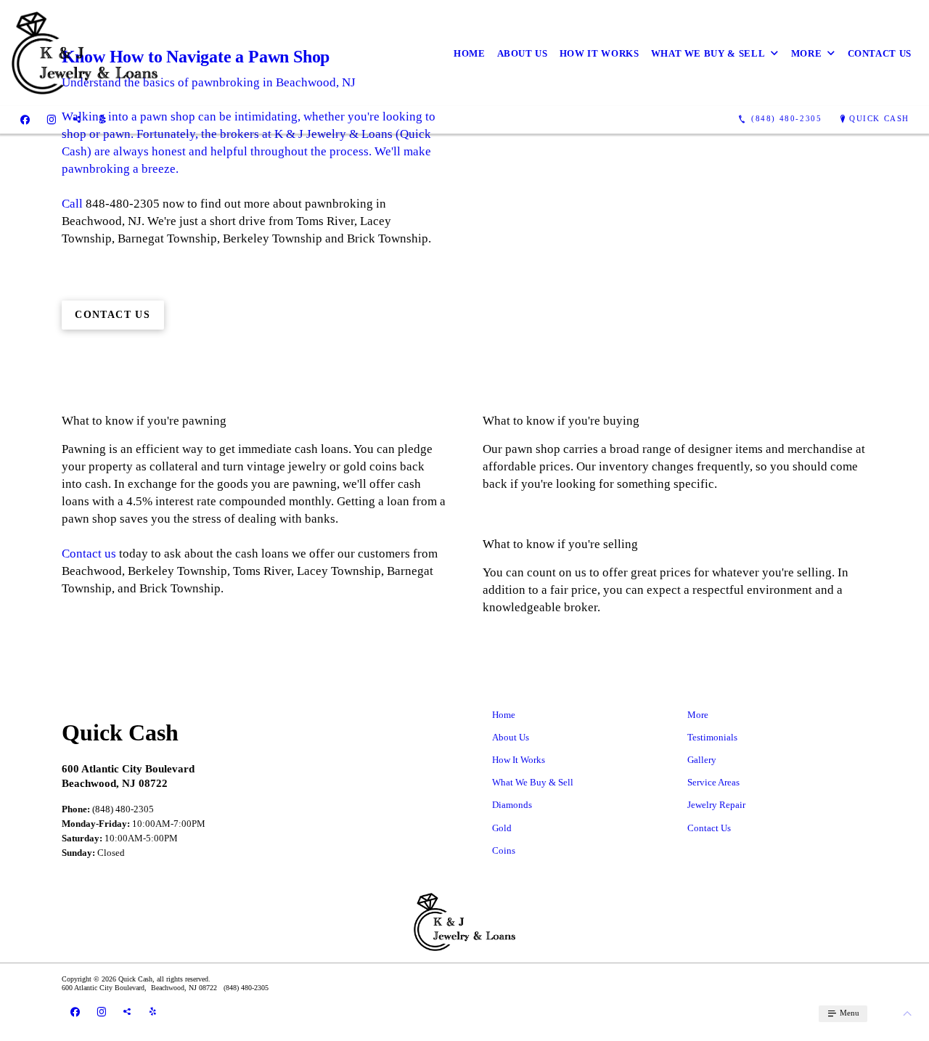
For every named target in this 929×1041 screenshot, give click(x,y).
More (806, 53)
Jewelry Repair (716, 804)
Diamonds (512, 804)
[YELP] (102, 119)
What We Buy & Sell (708, 53)
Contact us (89, 553)
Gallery (701, 759)
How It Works (599, 53)
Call (72, 204)
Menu (848, 1012)
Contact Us (880, 53)
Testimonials (712, 737)
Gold (502, 827)
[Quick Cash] (84, 53)
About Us (522, 53)
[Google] (77, 119)
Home (470, 53)
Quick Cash (879, 118)
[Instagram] (51, 119)
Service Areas (713, 782)
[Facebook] (25, 119)
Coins (503, 850)
